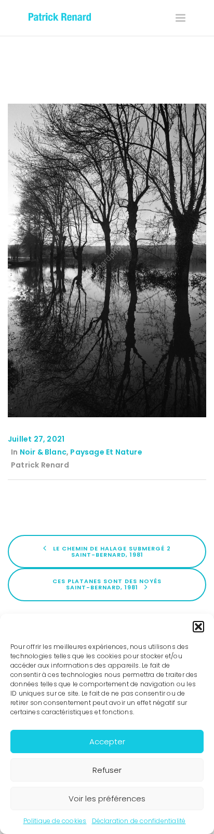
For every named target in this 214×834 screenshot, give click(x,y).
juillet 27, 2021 (36, 439)
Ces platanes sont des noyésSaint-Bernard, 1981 (107, 584)
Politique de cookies (55, 820)
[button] (198, 626)
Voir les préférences (107, 798)
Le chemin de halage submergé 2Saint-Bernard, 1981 (111, 551)
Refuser (107, 770)
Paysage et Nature (106, 452)
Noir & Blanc (43, 452)
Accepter (107, 741)
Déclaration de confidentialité (139, 820)
